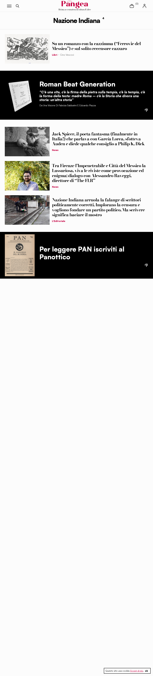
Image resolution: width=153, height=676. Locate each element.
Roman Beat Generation (77, 84)
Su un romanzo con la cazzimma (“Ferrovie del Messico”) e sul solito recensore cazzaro (96, 46)
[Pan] (20, 255)
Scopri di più (136, 670)
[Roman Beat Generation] (20, 95)
